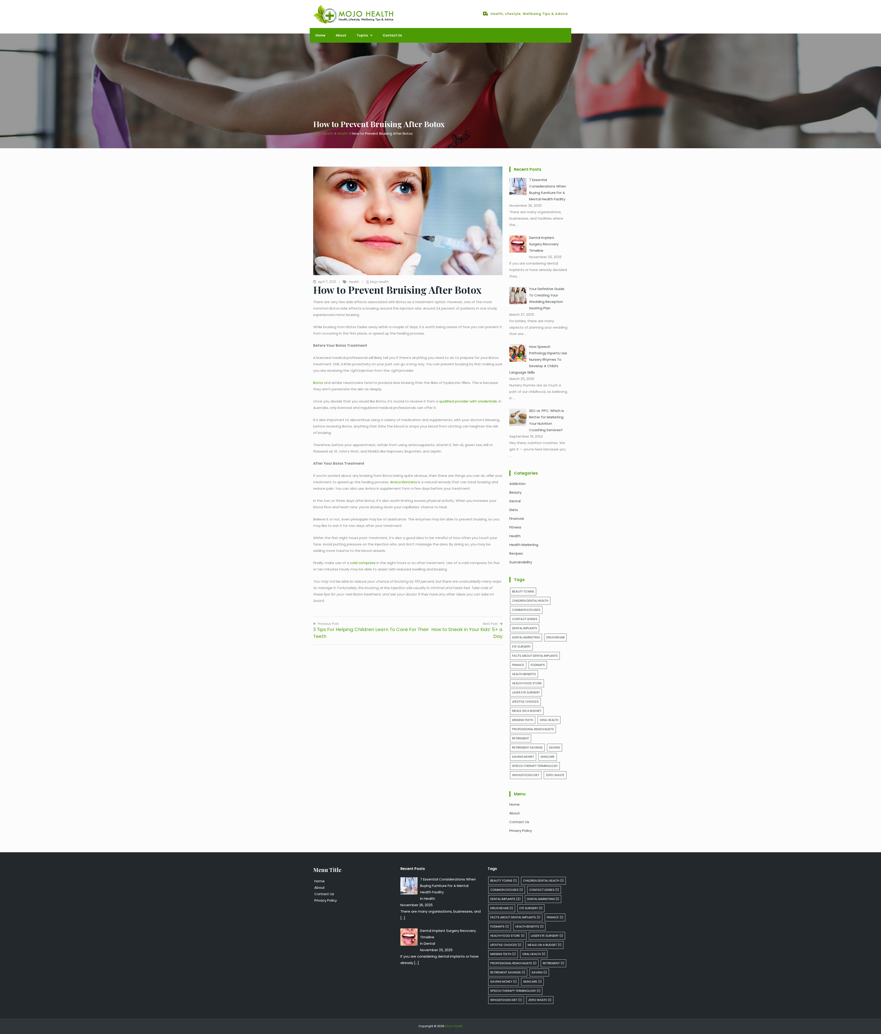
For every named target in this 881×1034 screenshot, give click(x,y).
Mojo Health (379, 281)
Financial (516, 518)
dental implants (524, 628)
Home (320, 35)
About (341, 35)
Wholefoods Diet (525, 775)
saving (554, 747)
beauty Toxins (523, 591)
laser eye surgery (526, 692)
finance (518, 665)
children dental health (530, 600)
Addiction (517, 483)
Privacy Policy (520, 830)
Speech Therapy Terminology (535, 766)
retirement (520, 738)
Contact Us (392, 35)
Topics (362, 35)
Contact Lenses (524, 619)
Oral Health (549, 720)
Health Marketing (523, 544)
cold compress (363, 562)
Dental (515, 501)
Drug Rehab (555, 637)
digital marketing (526, 637)
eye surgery (521, 646)
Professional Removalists (533, 729)
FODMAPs (538, 665)
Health (354, 281)
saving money (523, 757)
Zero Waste (555, 775)
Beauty (515, 492)
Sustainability (520, 562)
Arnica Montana (403, 482)
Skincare (548, 757)
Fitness (515, 527)
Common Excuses (526, 610)
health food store (527, 683)
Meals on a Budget (526, 711)
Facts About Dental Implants (535, 656)
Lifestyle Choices (525, 701)
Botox (318, 382)
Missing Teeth (522, 720)
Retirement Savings (527, 747)
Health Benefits (524, 674)
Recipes (516, 553)
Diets (513, 509)
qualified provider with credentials (468, 401)
